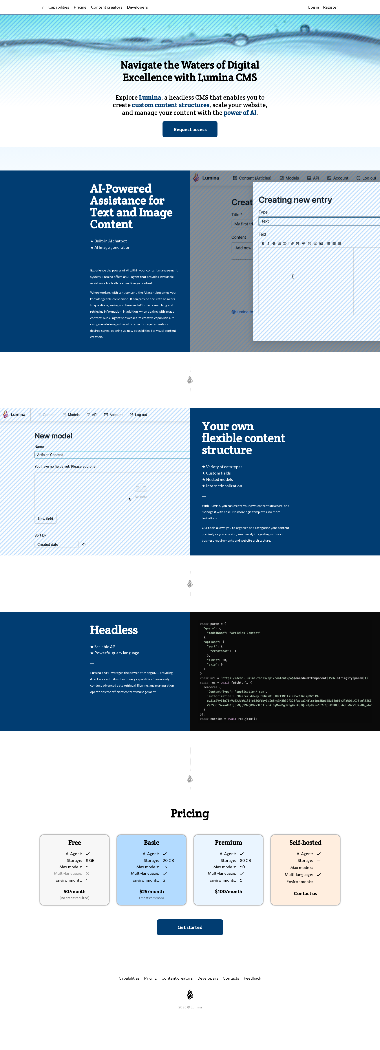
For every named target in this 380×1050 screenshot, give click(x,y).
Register (330, 7)
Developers (137, 7)
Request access (190, 129)
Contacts (231, 978)
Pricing (80, 7)
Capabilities (58, 7)
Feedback (252, 978)
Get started (190, 927)
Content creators (106, 7)
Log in (313, 7)
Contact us (305, 893)
